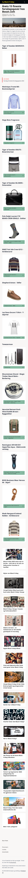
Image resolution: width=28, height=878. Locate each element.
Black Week (5, 840)
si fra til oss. (13, 862)
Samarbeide (5, 852)
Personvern (5, 847)
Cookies (4, 849)
